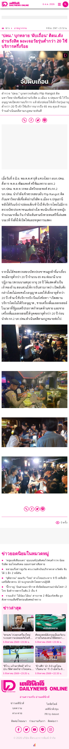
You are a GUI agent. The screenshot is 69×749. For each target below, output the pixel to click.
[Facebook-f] (18, 729)
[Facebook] (31, 509)
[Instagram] (50, 729)
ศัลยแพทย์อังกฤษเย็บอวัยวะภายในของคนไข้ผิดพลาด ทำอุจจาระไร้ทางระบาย (50, 637)
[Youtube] (34, 729)
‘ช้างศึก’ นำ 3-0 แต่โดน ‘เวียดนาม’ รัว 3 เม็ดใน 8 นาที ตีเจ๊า (48, 669)
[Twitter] (37, 509)
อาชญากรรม (20, 28)
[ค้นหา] (65, 4)
